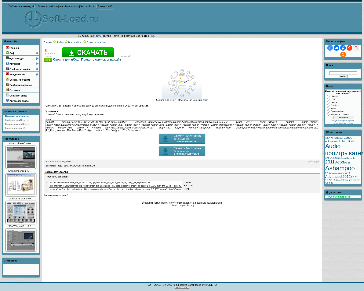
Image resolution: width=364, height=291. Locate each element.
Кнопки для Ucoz (14, 128)
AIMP (327, 158)
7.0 (359, 169)
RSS (152, 35)
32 (356, 169)
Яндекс (334, 96)
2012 (346, 176)
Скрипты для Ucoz (15, 116)
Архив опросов (348, 121)
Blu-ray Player (352, 180)
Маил (333, 108)
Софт (12, 53)
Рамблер (335, 105)
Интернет (14, 64)
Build (351, 141)
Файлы (60, 42)
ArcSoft (340, 180)
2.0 (335, 180)
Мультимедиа (16, 58)
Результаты (337, 121)
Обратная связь (18, 95)
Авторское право (19, 101)
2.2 (356, 177)
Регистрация (72, 6)
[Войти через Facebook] (343, 48)
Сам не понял (337, 111)
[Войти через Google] (356, 48)
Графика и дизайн (19, 69)
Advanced (333, 177)
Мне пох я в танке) (340, 114)
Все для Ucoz (75, 42)
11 (349, 163)
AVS (344, 141)
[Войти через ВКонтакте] (336, 48)
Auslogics (335, 158)
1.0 (326, 180)
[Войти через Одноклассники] (343, 54)
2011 (330, 161)
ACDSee (341, 162)
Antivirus (330, 141)
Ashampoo (340, 168)
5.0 (352, 177)
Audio (338, 141)
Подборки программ (20, 85)
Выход (83, 6)
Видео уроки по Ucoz (16, 124)
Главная (42, 6)
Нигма (334, 102)
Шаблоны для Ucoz (15, 120)
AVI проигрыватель (338, 173)
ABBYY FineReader (334, 138)
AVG (331, 180)
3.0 (326, 173)
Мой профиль (56, 6)
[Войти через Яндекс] (349, 48)
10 (354, 158)
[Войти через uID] (330, 48)
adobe (348, 137)
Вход (91, 6)
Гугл (333, 99)
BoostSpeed (346, 158)
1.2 (348, 173)
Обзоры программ (19, 80)
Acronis (329, 182)
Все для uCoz (17, 74)
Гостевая (14, 90)
